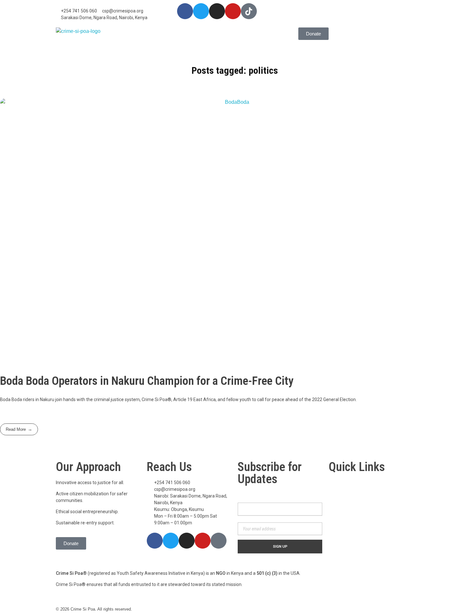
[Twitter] (201, 11)
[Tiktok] (219, 541)
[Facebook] (185, 11)
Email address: (251, 518)
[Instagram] (217, 11)
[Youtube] (233, 11)
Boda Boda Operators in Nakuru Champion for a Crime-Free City (147, 381)
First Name (247, 494)
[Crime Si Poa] (78, 38)
